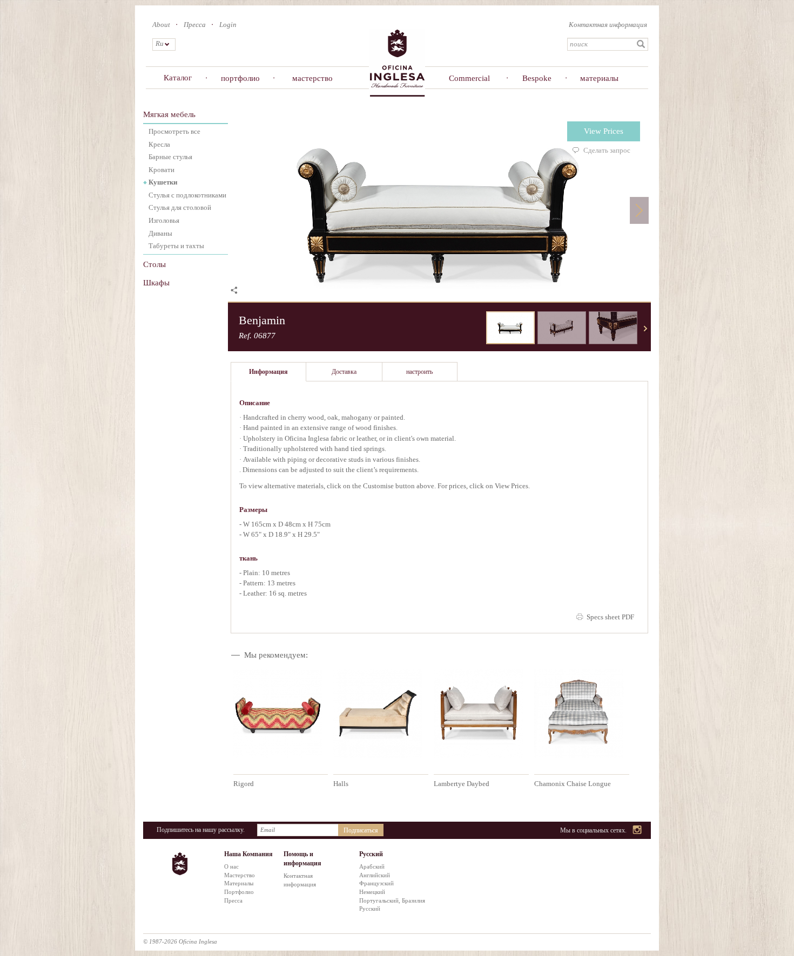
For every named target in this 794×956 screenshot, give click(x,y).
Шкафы (156, 282)
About (161, 24)
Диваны (160, 233)
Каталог (178, 77)
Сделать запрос (606, 150)
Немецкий (372, 892)
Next (639, 210)
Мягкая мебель (169, 114)
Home (397, 62)
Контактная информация (608, 24)
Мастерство (239, 875)
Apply (641, 44)
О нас (231, 866)
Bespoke (536, 78)
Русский (369, 908)
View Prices (603, 131)
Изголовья (164, 220)
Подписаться (361, 830)
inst (637, 830)
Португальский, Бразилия (392, 900)
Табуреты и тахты (176, 246)
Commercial (469, 78)
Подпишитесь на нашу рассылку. (201, 830)
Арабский (372, 866)
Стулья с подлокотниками (187, 195)
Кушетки (163, 182)
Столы (154, 264)
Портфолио (239, 892)
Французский (376, 883)
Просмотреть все (174, 131)
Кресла (159, 144)
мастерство (312, 78)
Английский (374, 875)
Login (228, 24)
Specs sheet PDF (610, 617)
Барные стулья (170, 157)
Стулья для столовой (180, 207)
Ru (159, 43)
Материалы (238, 883)
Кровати (161, 170)
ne (645, 328)
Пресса (195, 24)
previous (478, 328)
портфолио (240, 78)
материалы (599, 78)
